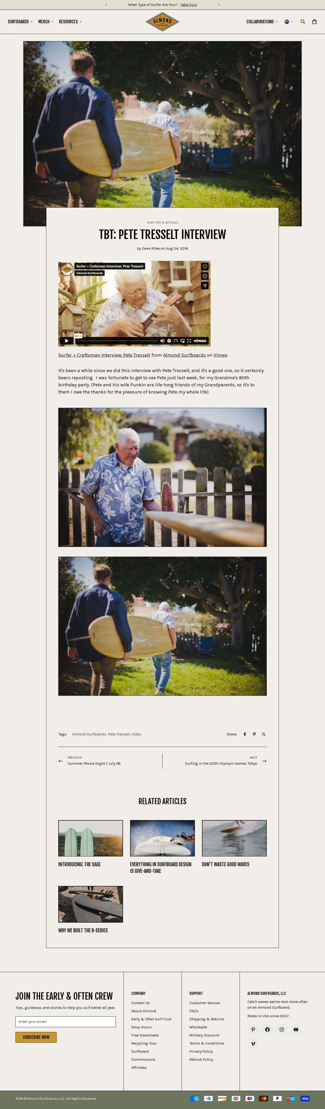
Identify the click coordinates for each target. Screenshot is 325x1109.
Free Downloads (145, 1035)
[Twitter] (264, 734)
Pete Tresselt (119, 734)
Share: (232, 734)
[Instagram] (281, 1029)
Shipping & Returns (206, 1019)
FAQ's (193, 1011)
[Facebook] (245, 734)
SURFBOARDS (18, 21)
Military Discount (204, 1035)
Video (136, 734)
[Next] (219, 5)
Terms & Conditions (206, 1043)
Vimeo (220, 355)
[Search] (303, 21)
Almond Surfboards (184, 355)
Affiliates (139, 1067)
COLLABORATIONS (260, 21)
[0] (314, 21)
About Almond (143, 1011)
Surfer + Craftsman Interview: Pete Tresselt (104, 355)
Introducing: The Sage (79, 864)
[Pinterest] (254, 734)
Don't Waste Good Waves (225, 864)
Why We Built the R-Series (83, 931)
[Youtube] (296, 1029)
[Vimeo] (253, 1044)
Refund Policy (201, 1059)
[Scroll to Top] (315, 1083)
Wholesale (198, 1027)
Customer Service (204, 1003)
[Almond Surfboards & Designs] (162, 22)
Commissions (143, 1059)
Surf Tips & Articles (162, 222)
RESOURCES (68, 21)
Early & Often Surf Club (151, 1019)
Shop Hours (141, 1027)
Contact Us (140, 1003)
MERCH (43, 21)
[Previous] (106, 5)
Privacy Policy (201, 1051)
